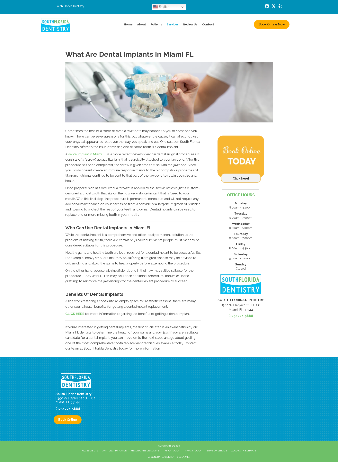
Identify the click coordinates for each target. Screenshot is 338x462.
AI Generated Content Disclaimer (169, 457)
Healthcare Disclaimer (145, 450)
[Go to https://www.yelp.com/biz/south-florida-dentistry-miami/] (280, 6)
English (163, 6)
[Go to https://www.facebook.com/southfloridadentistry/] (267, 6)
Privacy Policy (192, 450)
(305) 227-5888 (240, 316)
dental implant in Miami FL (87, 154)
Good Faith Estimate (243, 450)
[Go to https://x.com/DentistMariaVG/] (273, 6)
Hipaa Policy (172, 450)
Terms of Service (216, 450)
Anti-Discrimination (114, 450)
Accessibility (90, 450)
